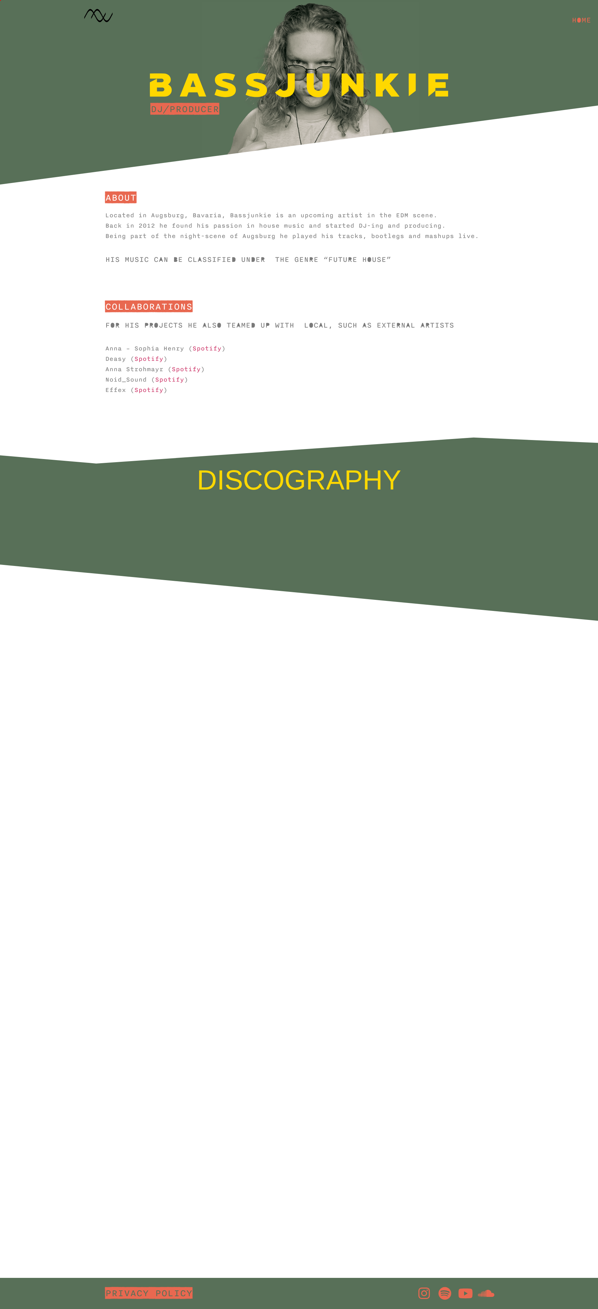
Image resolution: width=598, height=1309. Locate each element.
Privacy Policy (148, 1293)
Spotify (206, 348)
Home (581, 20)
